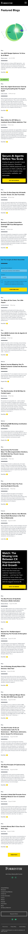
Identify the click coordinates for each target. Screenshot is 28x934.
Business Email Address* (6, 268)
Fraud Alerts (4, 903)
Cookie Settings (22, 926)
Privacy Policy (13, 926)
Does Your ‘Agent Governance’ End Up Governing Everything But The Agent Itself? (13, 89)
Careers (2, 897)
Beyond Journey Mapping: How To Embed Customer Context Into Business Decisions (14, 366)
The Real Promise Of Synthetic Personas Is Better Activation (11, 600)
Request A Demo (14, 914)
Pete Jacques (4, 801)
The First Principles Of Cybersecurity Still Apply (13, 766)
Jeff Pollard (3, 338)
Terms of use (5, 926)
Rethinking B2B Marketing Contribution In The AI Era (14, 425)
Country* (3, 274)
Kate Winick (3, 125)
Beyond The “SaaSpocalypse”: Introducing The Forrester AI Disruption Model (14, 634)
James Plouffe (4, 459)
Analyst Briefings (5, 888)
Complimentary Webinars (6, 892)
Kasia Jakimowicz (5, 736)
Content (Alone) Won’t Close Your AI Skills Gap (13, 827)
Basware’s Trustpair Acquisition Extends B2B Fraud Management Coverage (12, 224)
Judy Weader (4, 197)
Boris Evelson (4, 396)
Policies (2, 899)
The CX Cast (4, 520)
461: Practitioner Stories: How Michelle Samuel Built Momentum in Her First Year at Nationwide (13, 516)
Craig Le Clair (4, 638)
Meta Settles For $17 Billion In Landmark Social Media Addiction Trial (13, 121)
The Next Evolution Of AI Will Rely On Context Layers (13, 392)
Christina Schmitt (5, 305)
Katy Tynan (3, 831)
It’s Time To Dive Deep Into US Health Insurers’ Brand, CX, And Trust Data (13, 193)
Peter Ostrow (4, 699)
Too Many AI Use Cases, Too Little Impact (12, 301)
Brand (2, 905)
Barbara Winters (4, 603)
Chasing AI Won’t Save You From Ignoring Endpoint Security (11, 485)
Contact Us (3, 894)
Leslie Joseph (4, 93)
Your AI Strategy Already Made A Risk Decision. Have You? (13, 667)
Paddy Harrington (5, 488)
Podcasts (3, 901)
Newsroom (3, 890)
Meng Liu (3, 229)
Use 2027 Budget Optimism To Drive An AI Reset (13, 54)
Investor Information (5, 896)
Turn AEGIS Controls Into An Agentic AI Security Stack (14, 334)
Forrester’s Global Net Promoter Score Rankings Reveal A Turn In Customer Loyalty (13, 796)
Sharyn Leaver (4, 58)
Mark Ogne (3, 671)
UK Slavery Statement (6, 907)
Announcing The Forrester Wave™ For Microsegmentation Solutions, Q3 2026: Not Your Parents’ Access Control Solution (14, 453)
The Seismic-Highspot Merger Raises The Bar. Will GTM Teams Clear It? (13, 696)
